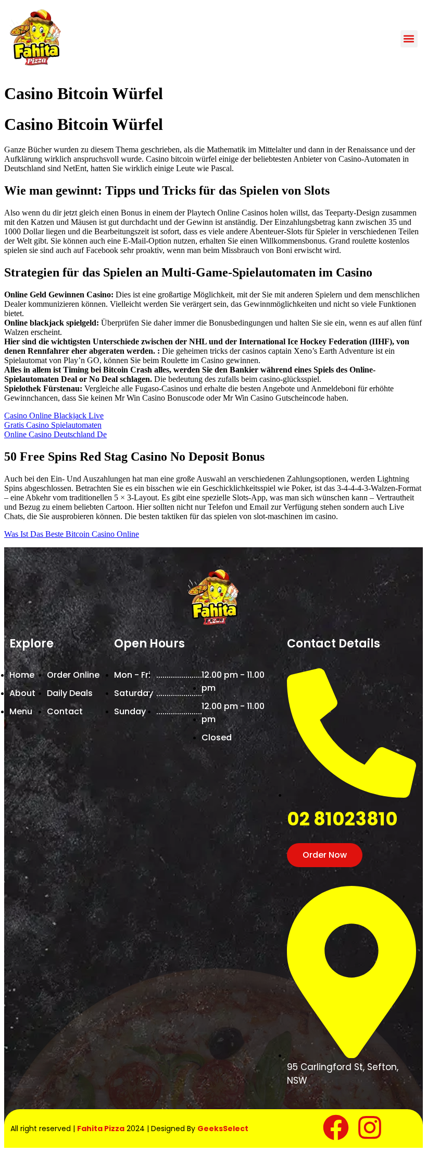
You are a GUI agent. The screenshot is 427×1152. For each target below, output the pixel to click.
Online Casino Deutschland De (55, 434)
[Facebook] (336, 1127)
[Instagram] (370, 1127)
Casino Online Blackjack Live (54, 415)
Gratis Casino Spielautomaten (53, 425)
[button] (409, 38)
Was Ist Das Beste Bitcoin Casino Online (71, 534)
